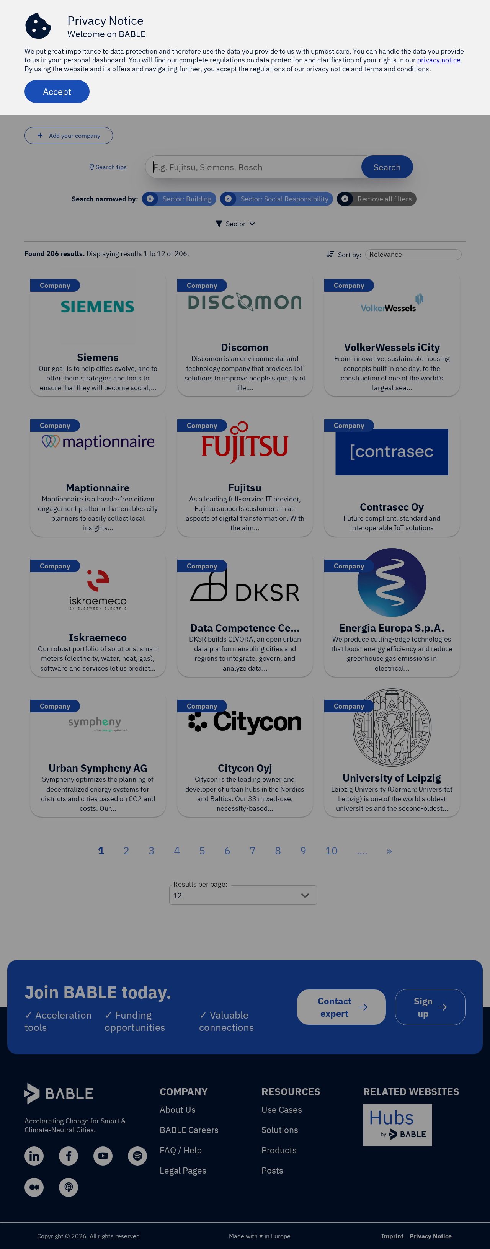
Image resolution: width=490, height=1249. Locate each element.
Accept (57, 91)
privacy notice (439, 60)
